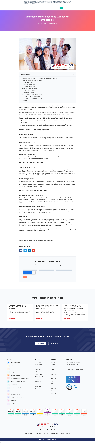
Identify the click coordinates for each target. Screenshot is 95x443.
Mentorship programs (29, 92)
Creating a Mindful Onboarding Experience (32, 80)
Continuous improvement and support (33, 98)
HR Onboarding (39, 240)
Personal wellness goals (29, 84)
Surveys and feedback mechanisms (32, 96)
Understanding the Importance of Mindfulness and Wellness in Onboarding (39, 78)
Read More (12, 318)
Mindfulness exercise (29, 82)
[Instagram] (51, 429)
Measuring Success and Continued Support (32, 94)
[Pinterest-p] (54, 429)
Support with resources (29, 86)
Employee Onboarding (29, 240)
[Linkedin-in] (47, 429)
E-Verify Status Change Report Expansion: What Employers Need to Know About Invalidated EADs (47, 307)
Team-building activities (29, 90)
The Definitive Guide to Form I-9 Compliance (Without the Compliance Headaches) (18, 307)
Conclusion (24, 100)
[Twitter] (40, 429)
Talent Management (48, 240)
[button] (73, 74)
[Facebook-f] (44, 429)
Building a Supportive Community (30, 88)
